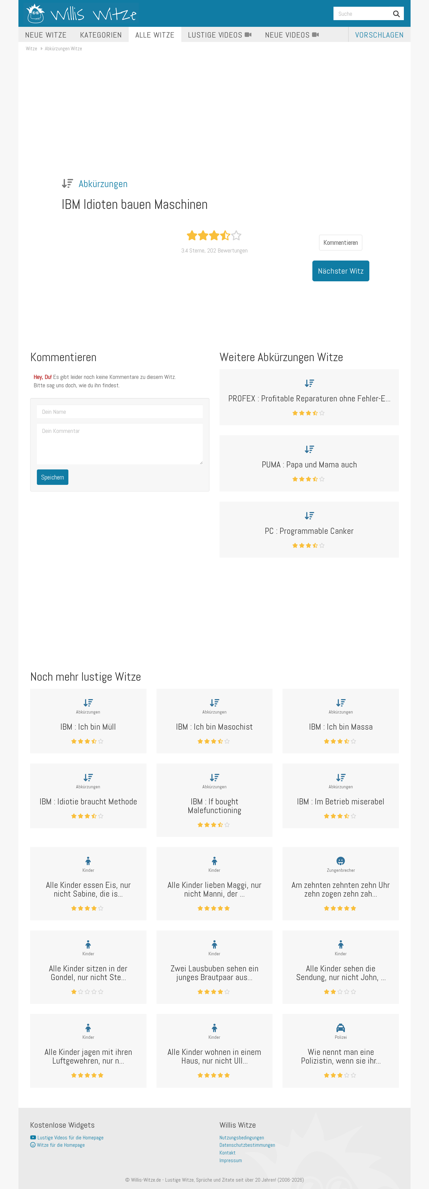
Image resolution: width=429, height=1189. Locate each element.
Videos (216, 35)
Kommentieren (340, 242)
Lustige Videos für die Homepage (70, 1137)
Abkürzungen (103, 183)
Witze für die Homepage (60, 1144)
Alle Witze (155, 35)
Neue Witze (46, 35)
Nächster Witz (341, 271)
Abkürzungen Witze (63, 48)
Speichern (52, 477)
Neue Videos (288, 35)
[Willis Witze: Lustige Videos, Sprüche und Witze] (81, 13)
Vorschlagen (379, 35)
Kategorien (101, 35)
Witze (31, 48)
